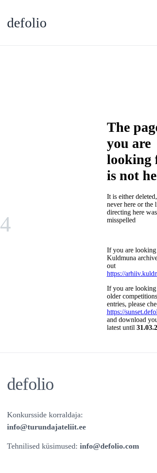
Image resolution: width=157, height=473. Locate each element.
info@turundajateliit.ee (46, 427)
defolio (27, 22)
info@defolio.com (109, 446)
